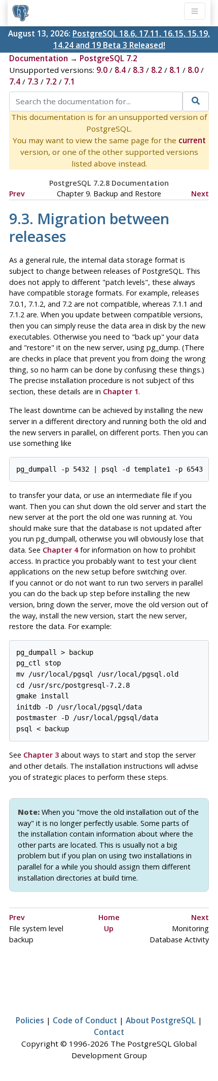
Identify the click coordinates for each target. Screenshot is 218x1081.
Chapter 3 (41, 755)
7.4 (14, 81)
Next (200, 193)
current (192, 140)
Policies (30, 1020)
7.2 (51, 81)
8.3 (138, 70)
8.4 (120, 70)
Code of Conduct (85, 1020)
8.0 (193, 70)
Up (109, 928)
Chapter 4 (60, 550)
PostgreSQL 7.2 (108, 58)
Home (109, 917)
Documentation (38, 58)
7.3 (33, 81)
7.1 (69, 81)
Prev (17, 193)
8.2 (156, 70)
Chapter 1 (120, 391)
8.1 (174, 70)
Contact (109, 1032)
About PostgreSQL (161, 1020)
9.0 (101, 70)
